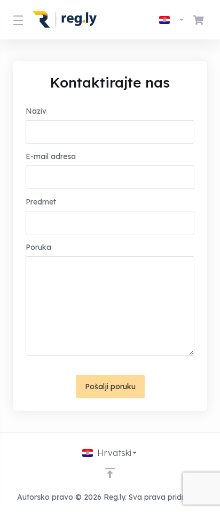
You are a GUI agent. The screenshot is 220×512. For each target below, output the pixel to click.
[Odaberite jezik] (172, 20)
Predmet (41, 202)
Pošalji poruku (110, 386)
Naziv (36, 111)
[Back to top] (110, 473)
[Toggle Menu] (16, 20)
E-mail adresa (51, 156)
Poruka (38, 247)
